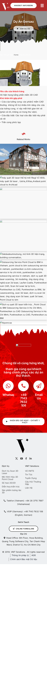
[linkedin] (30, 458)
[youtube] (21, 458)
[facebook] (26, 458)
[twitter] (16, 458)
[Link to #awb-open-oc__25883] (42, 5)
